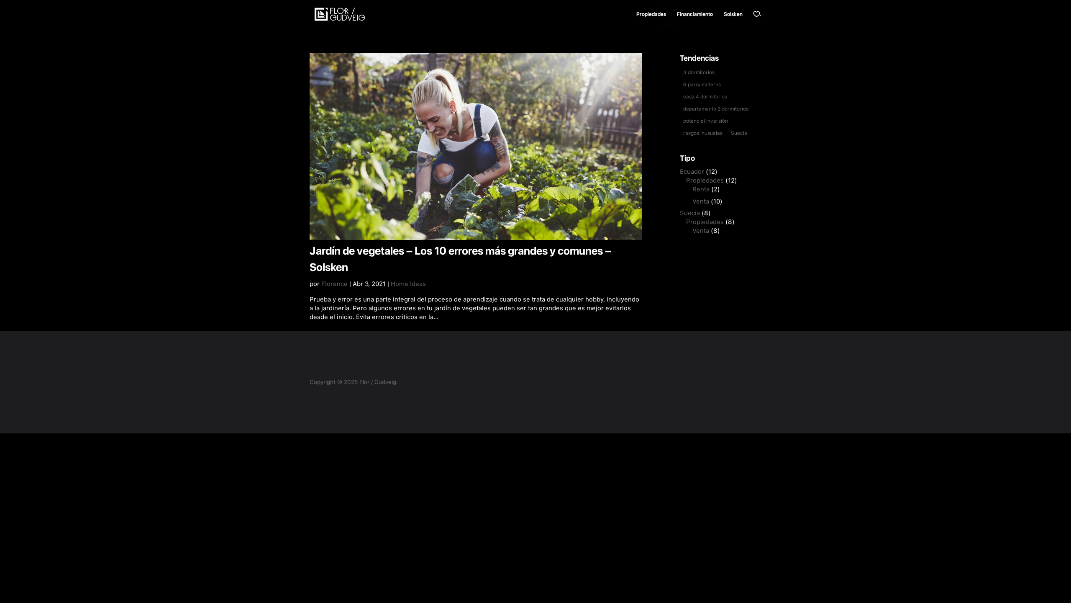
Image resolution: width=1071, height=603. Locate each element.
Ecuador (692, 171)
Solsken (733, 14)
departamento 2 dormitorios (715, 109)
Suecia (739, 133)
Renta (701, 189)
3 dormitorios (699, 72)
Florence (334, 284)
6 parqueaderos (702, 85)
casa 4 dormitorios (705, 97)
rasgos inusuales (703, 133)
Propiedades (651, 14)
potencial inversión (705, 121)
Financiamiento (695, 14)
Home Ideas (408, 284)
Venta (700, 201)
